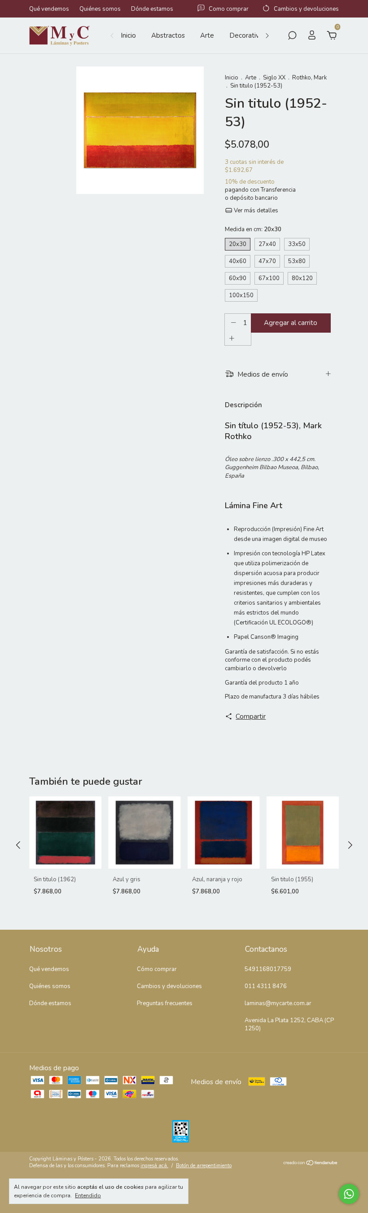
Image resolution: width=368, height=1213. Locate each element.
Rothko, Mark (309, 78)
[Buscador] (292, 36)
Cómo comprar (157, 969)
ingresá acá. (154, 1165)
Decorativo (246, 35)
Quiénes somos (100, 9)
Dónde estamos (152, 9)
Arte (207, 35)
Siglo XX (274, 78)
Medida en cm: (253, 229)
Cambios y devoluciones (169, 986)
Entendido (88, 1195)
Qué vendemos (49, 9)
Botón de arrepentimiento (204, 1165)
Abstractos (168, 35)
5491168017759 (268, 969)
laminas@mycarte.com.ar (278, 1003)
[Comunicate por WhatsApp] (349, 1194)
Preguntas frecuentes (165, 1003)
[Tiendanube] (311, 1163)
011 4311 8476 (266, 986)
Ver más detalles (255, 211)
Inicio (128, 35)
